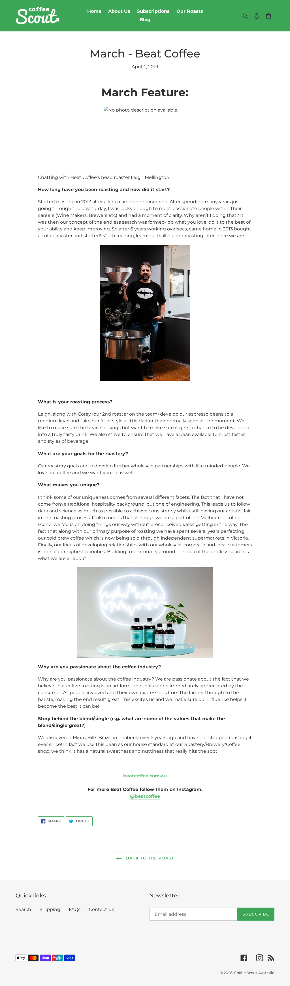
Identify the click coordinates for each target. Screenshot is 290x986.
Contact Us (101, 909)
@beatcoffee (145, 796)
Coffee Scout (245, 972)
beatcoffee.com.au (145, 775)
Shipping (50, 909)
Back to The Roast (149, 858)
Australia (266, 972)
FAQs (74, 909)
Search (23, 909)
